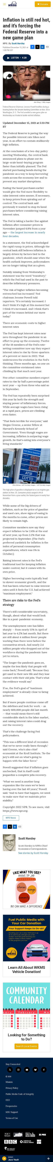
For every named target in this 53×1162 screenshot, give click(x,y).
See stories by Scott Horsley (33, 853)
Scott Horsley (18, 43)
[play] (4, 1158)
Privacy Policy (12, 1088)
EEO (8, 1100)
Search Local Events (26, 1046)
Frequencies (11, 1106)
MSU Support (12, 1112)
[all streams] (49, 1158)
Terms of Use (12, 1118)
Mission (9, 1082)
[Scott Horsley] (9, 842)
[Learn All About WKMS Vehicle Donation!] (26, 938)
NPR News (11, 818)
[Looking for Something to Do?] (26, 1006)
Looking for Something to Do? (26, 1037)
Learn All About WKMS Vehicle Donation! (26, 969)
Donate (44, 4)
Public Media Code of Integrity (20, 1094)
